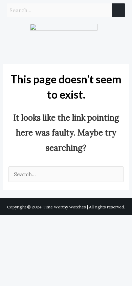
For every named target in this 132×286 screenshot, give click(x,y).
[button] (13, 38)
